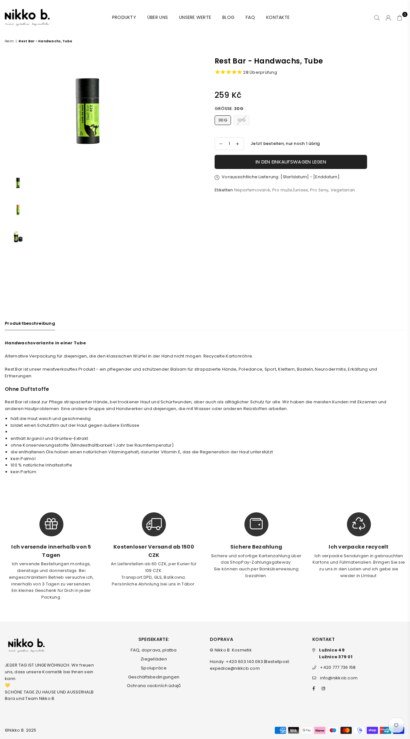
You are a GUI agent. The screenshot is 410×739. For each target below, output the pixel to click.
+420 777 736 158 (338, 667)
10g (241, 120)
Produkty (124, 17)
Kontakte (278, 17)
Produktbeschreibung (30, 323)
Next (165, 112)
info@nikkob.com (338, 678)
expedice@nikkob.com (235, 668)
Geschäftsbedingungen (153, 677)
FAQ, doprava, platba (153, 650)
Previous (10, 112)
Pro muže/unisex (290, 190)
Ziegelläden (154, 659)
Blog (228, 17)
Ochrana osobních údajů (154, 686)
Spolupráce (154, 668)
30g (222, 120)
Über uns (157, 17)
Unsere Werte (195, 17)
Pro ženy (319, 190)
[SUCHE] (376, 17)
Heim (9, 41)
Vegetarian (343, 190)
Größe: (229, 108)
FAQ (250, 17)
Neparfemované (252, 190)
